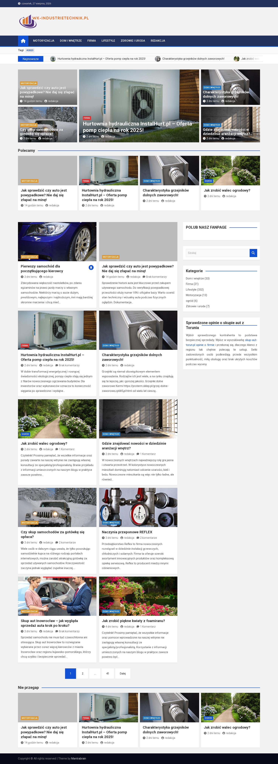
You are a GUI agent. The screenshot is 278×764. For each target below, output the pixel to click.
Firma (91, 40)
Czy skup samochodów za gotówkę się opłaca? (41, 131)
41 (107, 673)
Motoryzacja (43, 40)
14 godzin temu (32, 101)
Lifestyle (108, 40)
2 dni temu (92, 136)
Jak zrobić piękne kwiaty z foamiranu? (133, 621)
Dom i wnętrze (71, 40)
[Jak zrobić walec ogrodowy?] (57, 418)
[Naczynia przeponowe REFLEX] (138, 507)
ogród (208, 181)
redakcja (53, 101)
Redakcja (158, 40)
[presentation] (81, 106)
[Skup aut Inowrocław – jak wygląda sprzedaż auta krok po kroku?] (57, 596)
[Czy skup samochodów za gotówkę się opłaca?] (57, 507)
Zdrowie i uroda (133, 40)
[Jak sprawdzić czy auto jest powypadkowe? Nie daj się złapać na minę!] (138, 241)
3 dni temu (29, 138)
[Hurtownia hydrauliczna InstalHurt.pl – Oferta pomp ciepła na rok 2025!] (57, 330)
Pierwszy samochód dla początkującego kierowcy (42, 268)
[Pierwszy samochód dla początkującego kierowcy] (57, 241)
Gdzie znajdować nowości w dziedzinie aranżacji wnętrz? (226, 131)
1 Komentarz (67, 449)
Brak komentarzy (156, 276)
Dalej (123, 673)
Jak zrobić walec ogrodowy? (227, 190)
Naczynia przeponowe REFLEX (127, 532)
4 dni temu (112, 626)
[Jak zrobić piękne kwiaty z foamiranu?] (138, 596)
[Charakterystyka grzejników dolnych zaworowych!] (138, 330)
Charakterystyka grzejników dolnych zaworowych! (226, 94)
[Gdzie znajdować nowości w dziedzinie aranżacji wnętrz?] (138, 418)
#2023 (29, 50)
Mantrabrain (78, 758)
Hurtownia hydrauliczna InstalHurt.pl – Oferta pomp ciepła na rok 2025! (137, 127)
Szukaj (253, 253)
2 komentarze (67, 542)
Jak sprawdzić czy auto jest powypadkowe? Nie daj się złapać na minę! (47, 92)
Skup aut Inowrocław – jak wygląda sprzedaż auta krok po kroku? (49, 623)
